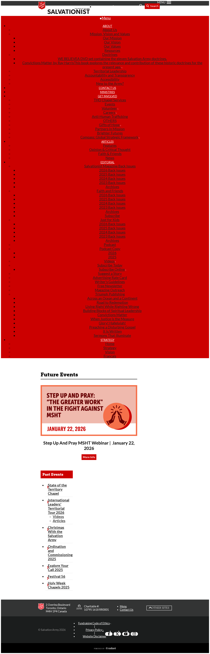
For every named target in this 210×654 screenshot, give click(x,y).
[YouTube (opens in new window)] (125, 634)
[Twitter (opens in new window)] (117, 634)
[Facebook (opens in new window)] (108, 634)
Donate (132, 6)
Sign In (119, 6)
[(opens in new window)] (89, 435)
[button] (89, 457)
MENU (161, 2)
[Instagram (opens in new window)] (134, 634)
